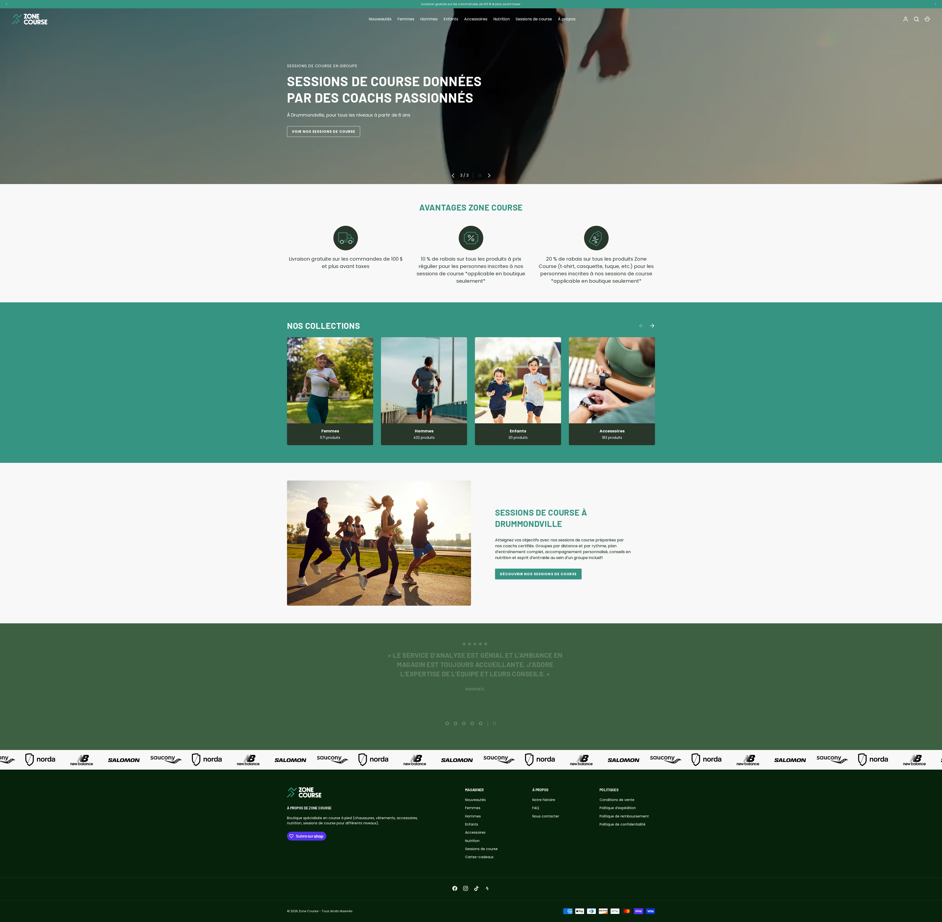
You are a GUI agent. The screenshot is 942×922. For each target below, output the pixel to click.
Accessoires (475, 19)
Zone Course (308, 911)
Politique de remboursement (624, 816)
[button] (927, 19)
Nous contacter (545, 816)
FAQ (535, 807)
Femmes (405, 19)
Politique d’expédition (618, 807)
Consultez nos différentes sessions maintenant (498, 4)
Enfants (451, 19)
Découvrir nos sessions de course (538, 574)
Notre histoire (543, 799)
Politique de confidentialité (622, 824)
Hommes (429, 19)
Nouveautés (380, 19)
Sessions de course (534, 19)
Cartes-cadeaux (479, 857)
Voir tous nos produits (318, 131)
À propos (567, 19)
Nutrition (501, 19)
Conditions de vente (617, 799)
